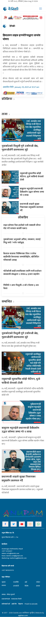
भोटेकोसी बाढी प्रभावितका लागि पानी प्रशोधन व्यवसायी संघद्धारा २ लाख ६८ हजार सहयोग (22, 272)
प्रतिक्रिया (7, 98)
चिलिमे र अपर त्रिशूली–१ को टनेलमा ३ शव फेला (21, 286)
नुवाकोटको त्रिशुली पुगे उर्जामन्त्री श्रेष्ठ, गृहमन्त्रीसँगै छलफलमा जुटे (20, 148)
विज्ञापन (20, 604)
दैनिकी (12, 26)
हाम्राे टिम (14, 604)
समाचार (4, 585)
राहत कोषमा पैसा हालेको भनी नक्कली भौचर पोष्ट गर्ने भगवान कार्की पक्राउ (22, 226)
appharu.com (23, 615)
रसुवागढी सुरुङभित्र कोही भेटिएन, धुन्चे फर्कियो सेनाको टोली (32, 176)
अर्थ (26, 582)
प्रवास (38, 585)
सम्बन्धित (7, 301)
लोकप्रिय (23, 217)
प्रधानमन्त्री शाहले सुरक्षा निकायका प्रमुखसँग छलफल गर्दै (31, 207)
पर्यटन (38, 582)
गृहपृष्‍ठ (4, 582)
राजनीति (16, 582)
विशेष (26, 585)
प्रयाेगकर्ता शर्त (6, 604)
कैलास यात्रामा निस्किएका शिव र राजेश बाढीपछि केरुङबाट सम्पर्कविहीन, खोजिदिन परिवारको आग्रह (21, 257)
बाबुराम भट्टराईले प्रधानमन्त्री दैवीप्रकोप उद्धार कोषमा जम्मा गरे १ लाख (32, 192)
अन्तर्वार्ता (16, 585)
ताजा (4, 114)
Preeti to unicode (31, 604)
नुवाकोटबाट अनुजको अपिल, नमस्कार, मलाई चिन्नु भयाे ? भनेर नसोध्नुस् (21, 240)
